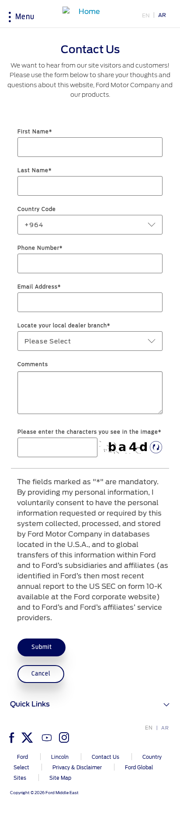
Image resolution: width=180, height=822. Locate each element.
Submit (41, 647)
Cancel (41, 673)
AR (162, 15)
